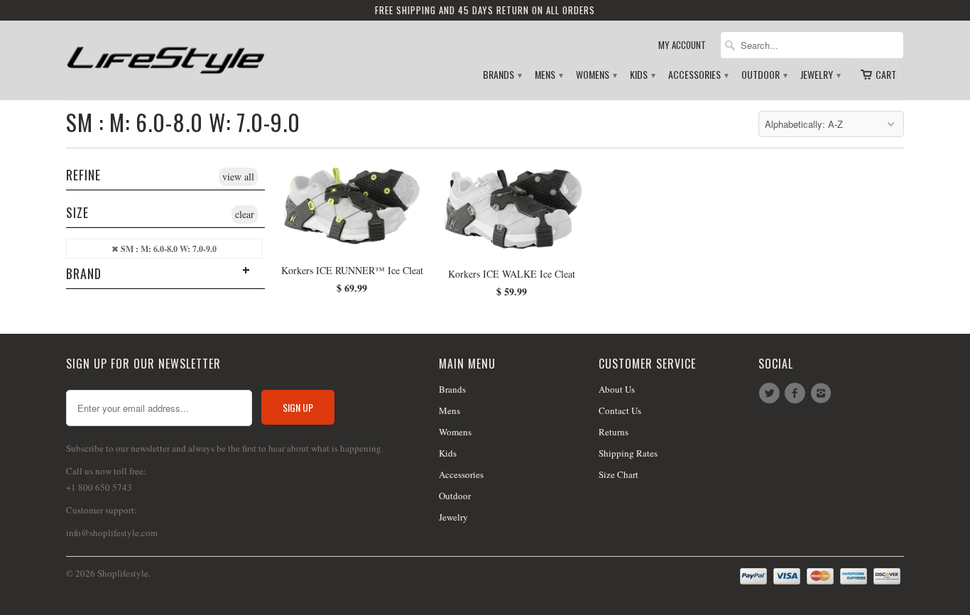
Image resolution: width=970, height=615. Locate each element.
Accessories (697, 75)
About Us (617, 389)
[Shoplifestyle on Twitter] (771, 393)
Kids (642, 75)
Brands (502, 75)
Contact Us (620, 410)
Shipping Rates (628, 453)
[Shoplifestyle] (165, 54)
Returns (613, 431)
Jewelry (819, 75)
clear (244, 214)
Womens (596, 75)
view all (238, 176)
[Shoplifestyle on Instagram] (823, 393)
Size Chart (618, 474)
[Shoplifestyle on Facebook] (797, 393)
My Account (682, 45)
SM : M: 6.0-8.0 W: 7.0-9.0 (183, 121)
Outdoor (763, 75)
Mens (548, 75)
